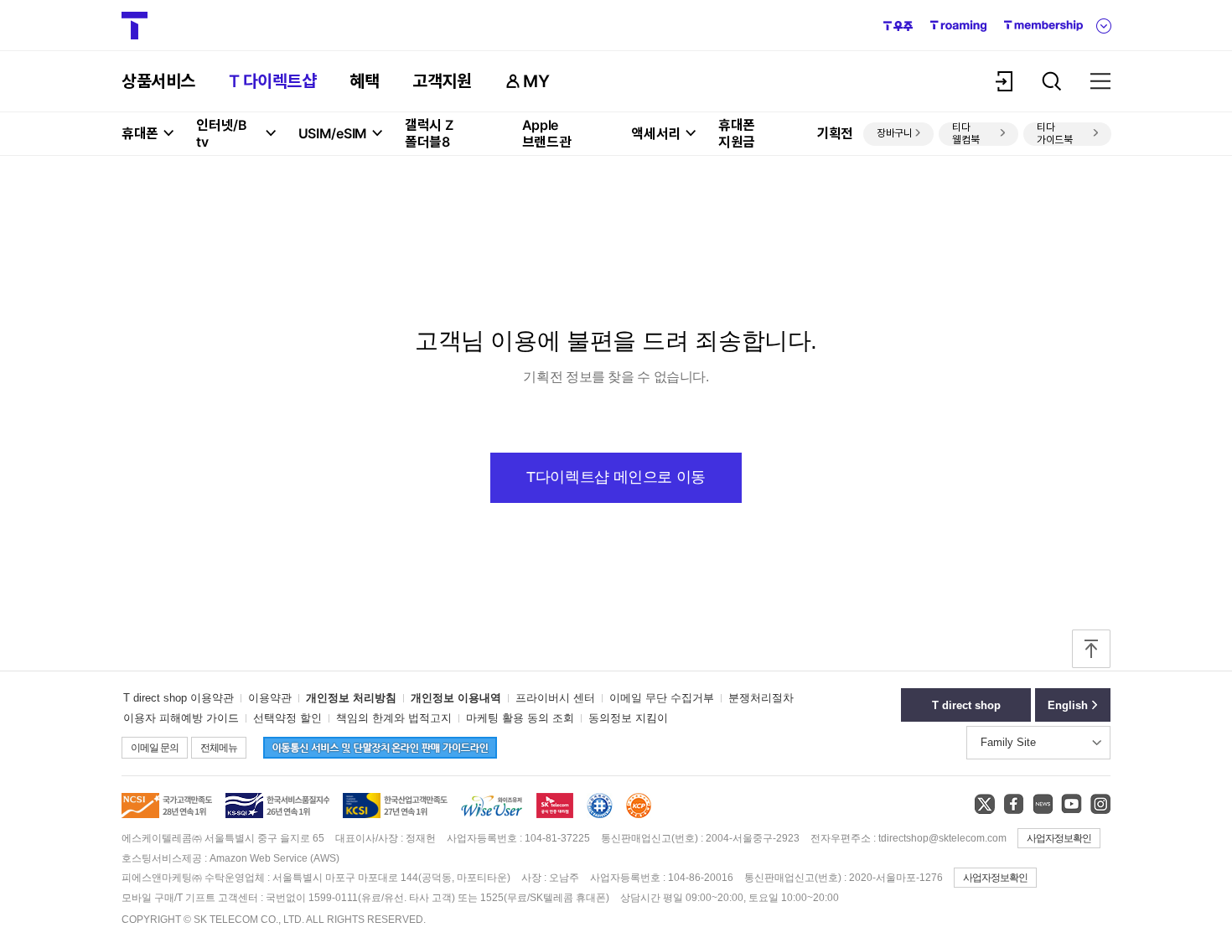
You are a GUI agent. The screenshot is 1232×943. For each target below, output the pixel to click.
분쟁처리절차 (761, 698)
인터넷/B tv (221, 133)
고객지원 (441, 81)
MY (536, 81)
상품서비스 (158, 81)
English (1068, 705)
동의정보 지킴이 (628, 718)
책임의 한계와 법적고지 (394, 718)
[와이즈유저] (492, 816)
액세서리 (656, 133)
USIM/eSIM (332, 133)
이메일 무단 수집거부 (661, 698)
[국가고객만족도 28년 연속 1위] (167, 815)
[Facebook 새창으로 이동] (1013, 803)
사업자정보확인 (1059, 838)
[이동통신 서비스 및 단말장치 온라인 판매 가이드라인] (373, 755)
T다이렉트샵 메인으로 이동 (616, 477)
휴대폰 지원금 (736, 133)
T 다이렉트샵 (273, 81)
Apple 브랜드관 (547, 133)
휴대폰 (140, 133)
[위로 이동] (1091, 650)
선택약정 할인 (287, 718)
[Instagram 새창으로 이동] (1100, 803)
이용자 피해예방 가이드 (181, 718)
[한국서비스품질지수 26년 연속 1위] (277, 815)
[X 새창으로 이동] (984, 803)
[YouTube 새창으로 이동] (1071, 803)
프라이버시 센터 (555, 698)
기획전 (834, 133)
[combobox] (1038, 742)
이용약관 (270, 698)
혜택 (364, 81)
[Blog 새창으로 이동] (1042, 803)
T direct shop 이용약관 (178, 698)
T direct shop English (966, 710)
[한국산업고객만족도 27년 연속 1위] (395, 815)
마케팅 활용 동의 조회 (520, 718)
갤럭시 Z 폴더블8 (429, 133)
